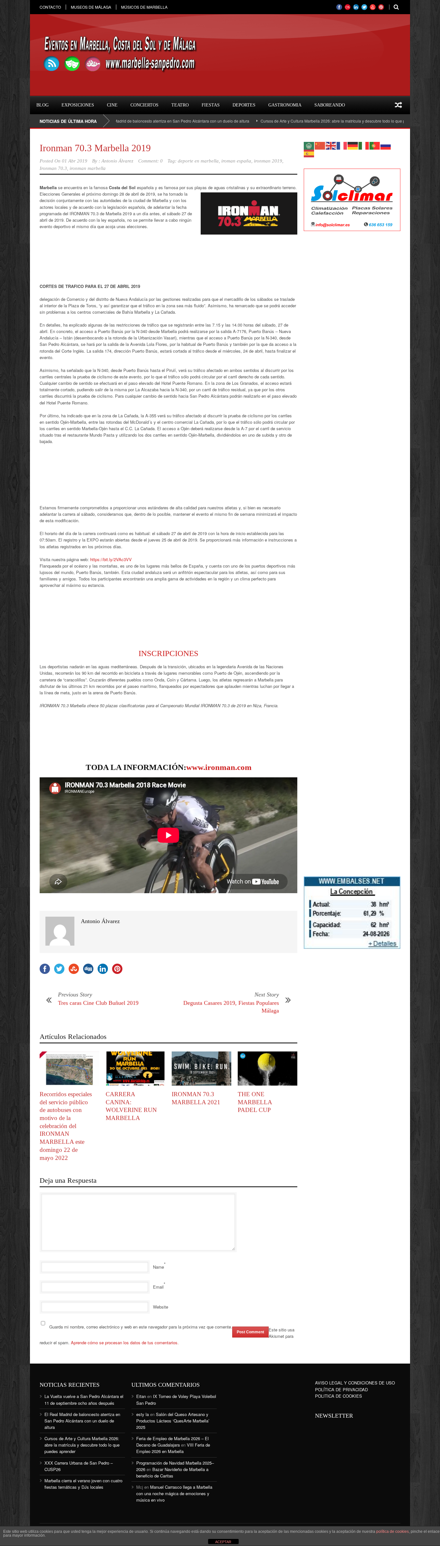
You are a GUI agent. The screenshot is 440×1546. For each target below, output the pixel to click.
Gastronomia (284, 105)
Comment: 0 (150, 160)
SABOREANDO (329, 105)
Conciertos (144, 105)
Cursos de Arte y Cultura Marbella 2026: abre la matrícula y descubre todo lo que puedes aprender (301, 121)
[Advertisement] (91, 259)
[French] (342, 145)
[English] (331, 145)
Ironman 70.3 (53, 168)
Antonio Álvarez (117, 160)
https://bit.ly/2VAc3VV (111, 559)
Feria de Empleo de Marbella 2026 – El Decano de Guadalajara (172, 1441)
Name (158, 1267)
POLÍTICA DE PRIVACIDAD (341, 1389)
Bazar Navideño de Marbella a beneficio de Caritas (172, 1472)
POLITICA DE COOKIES (338, 1396)
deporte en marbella (198, 160)
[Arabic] (309, 145)
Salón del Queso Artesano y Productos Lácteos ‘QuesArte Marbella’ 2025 (172, 1420)
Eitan (141, 1396)
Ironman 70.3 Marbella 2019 (95, 148)
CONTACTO (50, 7)
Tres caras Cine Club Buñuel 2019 (98, 1003)
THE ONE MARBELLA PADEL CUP (255, 1102)
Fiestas (211, 105)
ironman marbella (88, 168)
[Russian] (385, 145)
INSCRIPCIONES (168, 653)
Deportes (244, 105)
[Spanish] (309, 153)
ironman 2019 (268, 160)
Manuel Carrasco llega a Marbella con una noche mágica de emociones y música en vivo (174, 1493)
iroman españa (236, 160)
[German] (353, 145)
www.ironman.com (219, 767)
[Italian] (364, 145)
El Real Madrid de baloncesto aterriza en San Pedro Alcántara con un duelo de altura (129, 121)
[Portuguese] (374, 145)
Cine (112, 105)
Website (160, 1307)
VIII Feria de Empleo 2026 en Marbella (173, 1448)
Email (158, 1287)
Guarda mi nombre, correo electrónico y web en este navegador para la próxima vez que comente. (140, 1327)
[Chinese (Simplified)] (320, 145)
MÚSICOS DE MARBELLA (144, 7)
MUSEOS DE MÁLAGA (91, 7)
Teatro (180, 105)
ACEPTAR (223, 1542)
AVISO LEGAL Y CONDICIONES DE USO (355, 1383)
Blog (42, 105)
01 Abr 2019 (74, 160)
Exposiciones (78, 105)
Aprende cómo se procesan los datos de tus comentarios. (125, 1342)
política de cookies (392, 1531)
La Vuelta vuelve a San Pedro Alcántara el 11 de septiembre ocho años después (83, 1399)
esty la (142, 1414)
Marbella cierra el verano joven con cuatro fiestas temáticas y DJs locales (83, 1483)
